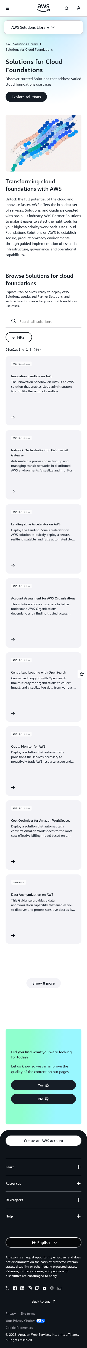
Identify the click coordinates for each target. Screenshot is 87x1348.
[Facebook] (15, 1289)
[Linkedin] (22, 1289)
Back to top (41, 1301)
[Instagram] (30, 1289)
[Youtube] (44, 1289)
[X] (7, 1289)
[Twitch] (37, 1289)
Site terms (27, 1313)
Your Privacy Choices (20, 1321)
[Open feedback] (82, 674)
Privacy (11, 1313)
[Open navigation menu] (7, 8)
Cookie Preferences (19, 1327)
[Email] (59, 1289)
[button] (33, 27)
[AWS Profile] (78, 8)
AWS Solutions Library (22, 44)
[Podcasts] (52, 1289)
